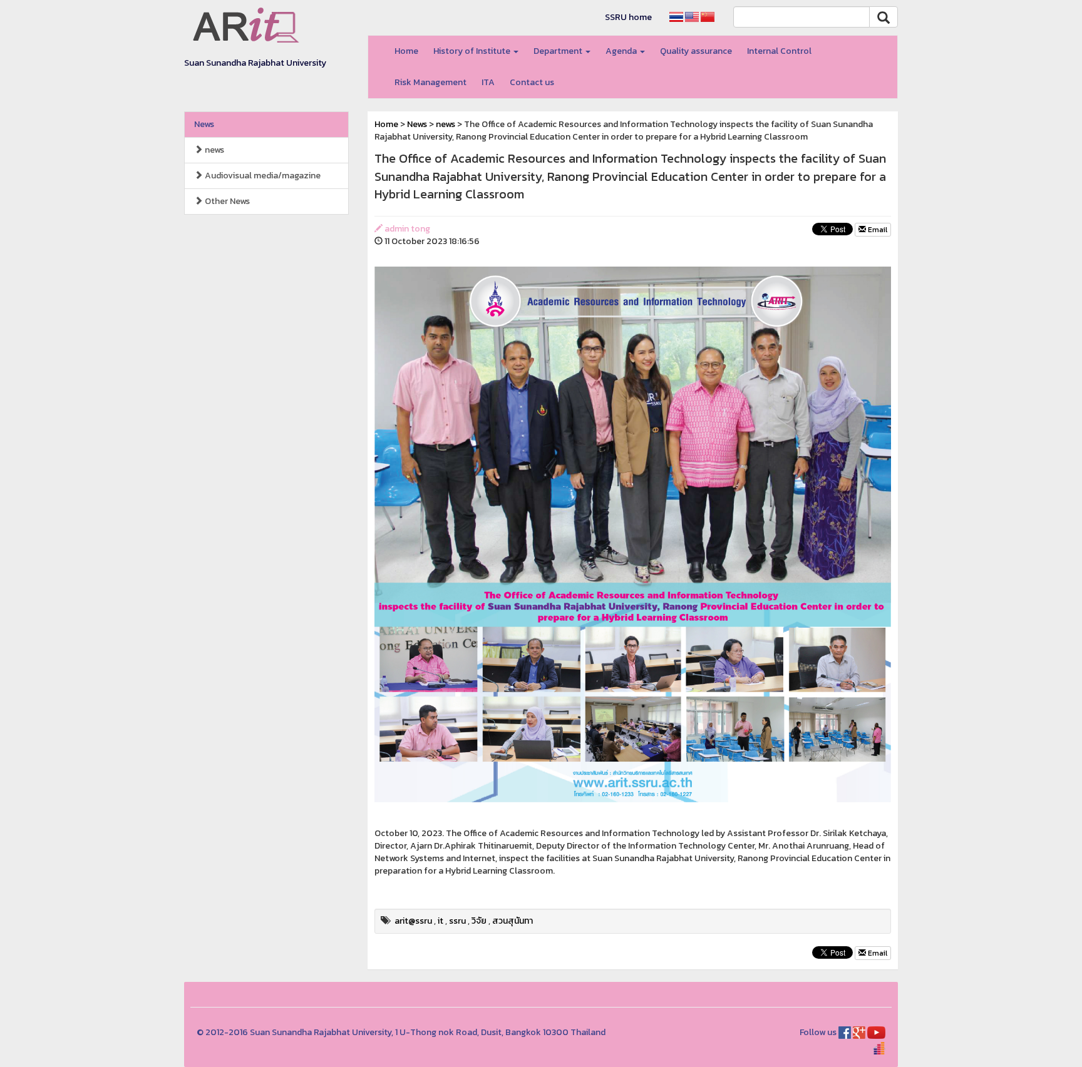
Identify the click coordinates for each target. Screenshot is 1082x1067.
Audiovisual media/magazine (262, 175)
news (213, 149)
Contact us (532, 82)
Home (406, 51)
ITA (488, 82)
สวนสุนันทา (512, 920)
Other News (226, 201)
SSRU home (628, 17)
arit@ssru (413, 920)
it (440, 920)
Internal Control (779, 51)
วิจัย (479, 920)
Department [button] (558, 51)
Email (876, 229)
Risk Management (430, 82)
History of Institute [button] (472, 51)
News (204, 124)
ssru (457, 920)
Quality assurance (696, 51)
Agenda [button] (622, 51)
